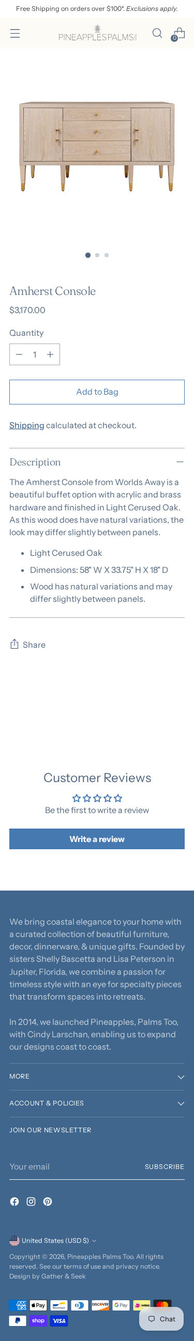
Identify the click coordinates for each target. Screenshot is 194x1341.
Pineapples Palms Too (100, 1256)
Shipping (26, 425)
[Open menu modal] (14, 33)
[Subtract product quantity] (19, 354)
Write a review (97, 839)
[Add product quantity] (50, 354)
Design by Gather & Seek (47, 1276)
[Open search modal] (157, 33)
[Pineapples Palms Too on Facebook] (15, 1203)
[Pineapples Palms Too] (97, 33)
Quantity (26, 333)
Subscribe (165, 1167)
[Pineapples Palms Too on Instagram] (32, 1203)
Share (34, 645)
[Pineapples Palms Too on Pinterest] (48, 1203)
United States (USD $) (55, 1240)
